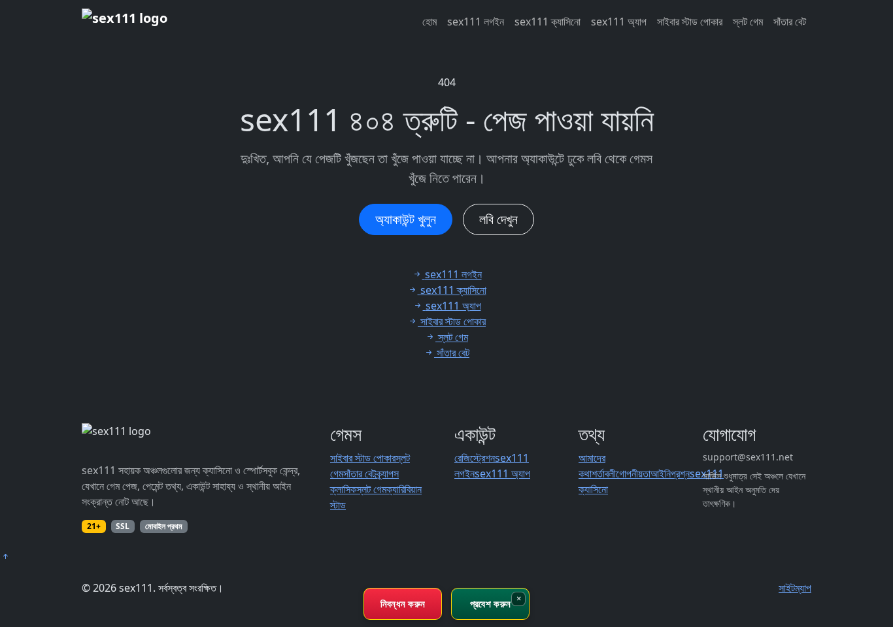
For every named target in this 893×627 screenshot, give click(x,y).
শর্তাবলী (604, 473)
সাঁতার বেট (789, 21)
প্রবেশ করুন (490, 603)
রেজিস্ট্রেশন (474, 458)
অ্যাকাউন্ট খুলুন (405, 219)
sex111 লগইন (475, 21)
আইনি (660, 473)
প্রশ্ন (680, 473)
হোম (429, 21)
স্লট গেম (748, 21)
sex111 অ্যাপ (619, 21)
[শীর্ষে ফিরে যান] (5, 556)
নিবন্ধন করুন (403, 603)
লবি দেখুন (498, 219)
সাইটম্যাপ (795, 588)
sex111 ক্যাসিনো (547, 21)
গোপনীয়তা (633, 473)
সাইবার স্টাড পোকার (689, 21)
